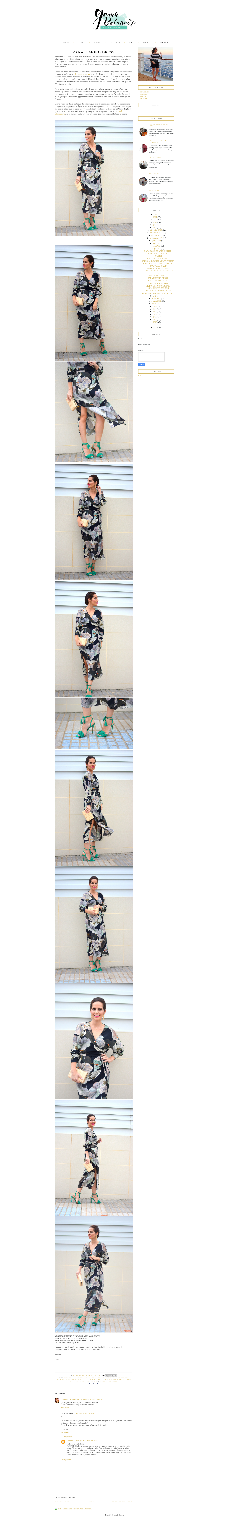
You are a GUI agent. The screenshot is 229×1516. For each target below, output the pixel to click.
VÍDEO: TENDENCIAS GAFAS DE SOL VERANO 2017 (157, 265)
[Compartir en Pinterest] (115, 1375)
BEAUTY (81, 42)
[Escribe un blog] (108, 1375)
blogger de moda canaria (90, 1378)
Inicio (91, 1501)
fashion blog (114, 1378)
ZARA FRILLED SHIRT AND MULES (157, 293)
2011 (154, 319)
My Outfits (76, 1379)
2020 (155, 220)
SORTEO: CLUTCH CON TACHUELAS (158, 141)
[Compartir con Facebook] (113, 1375)
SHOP (131, 42)
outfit (85, 1379)
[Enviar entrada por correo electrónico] (103, 1375)
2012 (154, 317)
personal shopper (97, 1379)
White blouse (155, 157)
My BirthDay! (155, 190)
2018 (154, 225)
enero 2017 (156, 304)
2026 (155, 214)
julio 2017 (156, 243)
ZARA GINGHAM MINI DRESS (157, 291)
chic (105, 1378)
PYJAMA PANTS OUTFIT (158, 281)
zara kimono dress (108, 1381)
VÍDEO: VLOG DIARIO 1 (157, 258)
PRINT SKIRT (154, 174)
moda (68, 1379)
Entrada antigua (62, 1501)
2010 (155, 322)
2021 (155, 217)
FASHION (97, 42)
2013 (154, 314)
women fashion (86, 1381)
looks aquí (79, 74)
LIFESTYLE (65, 42)
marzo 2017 (156, 299)
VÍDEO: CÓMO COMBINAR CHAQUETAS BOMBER (158, 287)
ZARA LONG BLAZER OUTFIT (157, 251)
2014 (154, 312)
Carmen (70, 1441)
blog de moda (70, 1378)
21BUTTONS (115, 42)
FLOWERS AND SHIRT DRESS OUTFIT (158, 255)
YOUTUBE (147, 42)
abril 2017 (156, 296)
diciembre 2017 (156, 230)
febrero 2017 (156, 301)
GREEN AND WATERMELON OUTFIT (157, 261)
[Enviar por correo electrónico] (106, 1375)
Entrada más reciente (122, 1501)
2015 (154, 309)
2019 (155, 222)
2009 (155, 325)
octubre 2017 (156, 235)
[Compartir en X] (111, 1375)
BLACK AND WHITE (158, 275)
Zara (96, 1381)
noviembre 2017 (156, 233)
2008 (155, 327)
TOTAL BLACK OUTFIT (157, 283)
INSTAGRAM (144, 92)
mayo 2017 (156, 248)
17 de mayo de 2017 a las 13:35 (85, 1413)
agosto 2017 (156, 241)
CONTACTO (164, 42)
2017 (154, 228)
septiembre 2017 (156, 238)
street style (112, 1379)
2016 (154, 306)
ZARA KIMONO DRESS (158, 278)
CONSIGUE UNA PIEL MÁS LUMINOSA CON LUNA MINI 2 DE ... (159, 271)
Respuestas (68, 1437)
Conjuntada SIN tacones (70, 1399)
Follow (140, 376)
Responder (65, 1408)
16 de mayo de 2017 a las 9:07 (91, 1399)
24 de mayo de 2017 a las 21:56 (85, 1441)
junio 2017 (156, 246)
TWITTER (143, 96)
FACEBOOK (144, 98)
